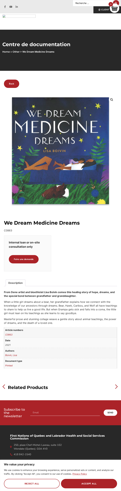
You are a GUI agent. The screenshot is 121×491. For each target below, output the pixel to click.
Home (6, 51)
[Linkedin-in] (16, 6)
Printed (9, 365)
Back (11, 83)
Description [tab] (15, 282)
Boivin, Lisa (11, 355)
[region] (60, 475)
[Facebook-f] (5, 6)
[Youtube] (10, 6)
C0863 (8, 334)
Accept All (88, 483)
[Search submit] (116, 3)
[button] (112, 100)
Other (16, 51)
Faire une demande (24, 259)
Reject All (32, 483)
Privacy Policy (79, 473)
